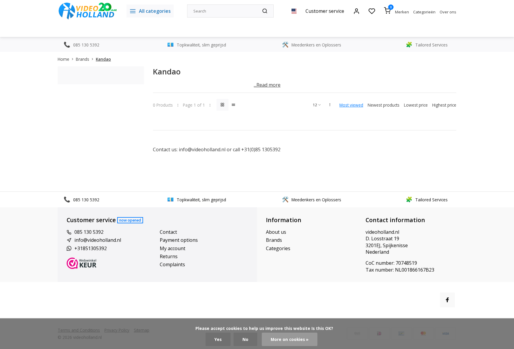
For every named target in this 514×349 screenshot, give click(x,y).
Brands (82, 59)
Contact (168, 232)
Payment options (179, 240)
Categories (278, 248)
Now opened (130, 220)
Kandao (103, 59)
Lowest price (416, 105)
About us (276, 232)
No (245, 339)
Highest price (444, 105)
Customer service (324, 11)
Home (63, 59)
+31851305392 (90, 248)
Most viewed (351, 105)
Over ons (448, 12)
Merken (402, 12)
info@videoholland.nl (202, 149)
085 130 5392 (89, 232)
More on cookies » (289, 339)
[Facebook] (447, 299)
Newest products (383, 105)
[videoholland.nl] (87, 11)
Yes (218, 339)
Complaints (172, 264)
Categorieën (424, 12)
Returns (169, 256)
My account (172, 248)
